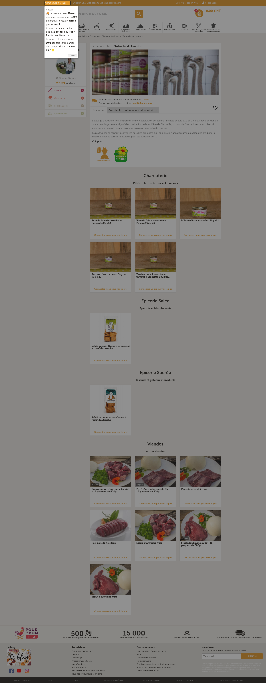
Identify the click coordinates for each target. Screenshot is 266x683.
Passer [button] (49, 9)
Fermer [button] (72, 55)
